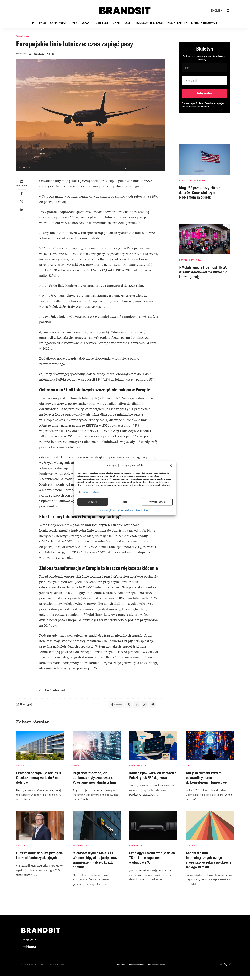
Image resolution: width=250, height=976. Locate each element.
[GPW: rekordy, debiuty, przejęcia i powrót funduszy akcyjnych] (40, 825)
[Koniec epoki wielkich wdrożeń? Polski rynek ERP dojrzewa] (153, 745)
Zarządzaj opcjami (157, 501)
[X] (225, 964)
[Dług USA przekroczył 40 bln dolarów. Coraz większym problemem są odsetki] (204, 159)
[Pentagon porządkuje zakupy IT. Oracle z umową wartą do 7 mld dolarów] (40, 745)
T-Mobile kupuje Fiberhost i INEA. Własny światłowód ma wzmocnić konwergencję (203, 272)
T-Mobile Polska (190, 260)
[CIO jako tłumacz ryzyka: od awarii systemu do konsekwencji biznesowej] (210, 745)
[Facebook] (221, 964)
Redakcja (21, 53)
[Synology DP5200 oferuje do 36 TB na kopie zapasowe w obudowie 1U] (153, 825)
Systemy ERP (137, 765)
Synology (135, 845)
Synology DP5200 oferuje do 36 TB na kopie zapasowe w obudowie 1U (152, 858)
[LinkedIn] (230, 964)
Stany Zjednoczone (192, 180)
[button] (171, 465)
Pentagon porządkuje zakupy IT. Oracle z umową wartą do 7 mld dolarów (39, 777)
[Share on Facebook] (22, 194)
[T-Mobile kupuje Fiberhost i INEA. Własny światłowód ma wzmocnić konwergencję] (204, 239)
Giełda (20, 845)
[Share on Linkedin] (22, 210)
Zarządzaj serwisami (89, 492)
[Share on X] (22, 202)
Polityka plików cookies (111, 510)
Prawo (77, 765)
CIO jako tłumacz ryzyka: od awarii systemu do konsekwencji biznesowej (207, 777)
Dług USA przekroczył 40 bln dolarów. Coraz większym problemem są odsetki (199, 192)
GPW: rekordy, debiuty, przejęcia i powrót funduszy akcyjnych (39, 855)
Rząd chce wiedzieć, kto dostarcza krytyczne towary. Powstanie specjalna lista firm (94, 777)
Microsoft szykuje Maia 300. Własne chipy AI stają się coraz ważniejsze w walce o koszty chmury (95, 860)
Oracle (21, 765)
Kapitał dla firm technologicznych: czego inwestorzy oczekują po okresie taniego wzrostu (208, 860)
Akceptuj (92, 501)
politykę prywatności (199, 106)
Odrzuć (125, 501)
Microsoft (80, 845)
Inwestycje (193, 845)
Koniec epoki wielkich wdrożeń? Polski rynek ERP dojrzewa (152, 775)
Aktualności (22, 36)
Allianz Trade (59, 690)
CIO (188, 765)
